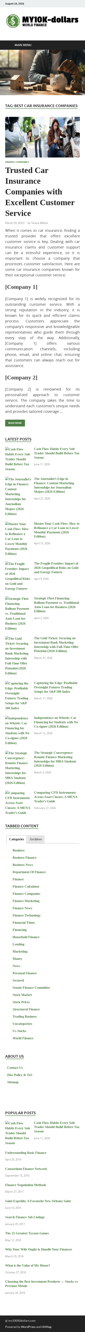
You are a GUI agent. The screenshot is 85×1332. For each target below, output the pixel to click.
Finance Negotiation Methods (25, 1185)
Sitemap (13, 1082)
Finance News (22, 908)
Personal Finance (25, 973)
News (16, 966)
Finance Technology (27, 915)
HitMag (46, 1326)
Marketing (20, 951)
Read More (13, 422)
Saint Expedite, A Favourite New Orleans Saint (38, 1201)
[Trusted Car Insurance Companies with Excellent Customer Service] (42, 137)
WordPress (28, 1326)
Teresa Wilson (39, 223)
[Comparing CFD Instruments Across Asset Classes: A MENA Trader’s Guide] (18, 793)
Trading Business (25, 1016)
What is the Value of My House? (27, 1265)
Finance (18, 879)
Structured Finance (26, 1009)
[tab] (16, 839)
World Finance (23, 1038)
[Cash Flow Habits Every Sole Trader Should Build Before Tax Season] (18, 449)
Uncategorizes (22, 1023)
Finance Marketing (26, 901)
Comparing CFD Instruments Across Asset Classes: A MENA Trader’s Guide (55, 797)
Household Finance (26, 937)
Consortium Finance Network (26, 1169)
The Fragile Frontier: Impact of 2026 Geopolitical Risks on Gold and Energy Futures (56, 568)
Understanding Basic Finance (25, 1152)
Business (19, 850)
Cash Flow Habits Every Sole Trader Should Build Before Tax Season (56, 453)
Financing (20, 930)
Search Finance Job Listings (25, 1217)
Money (17, 958)
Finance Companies (17, 162)
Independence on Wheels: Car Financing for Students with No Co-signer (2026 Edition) (56, 722)
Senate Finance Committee (31, 987)
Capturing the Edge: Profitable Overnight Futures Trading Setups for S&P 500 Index (56, 687)
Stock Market (22, 995)
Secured (18, 980)
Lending (18, 944)
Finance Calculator (26, 886)
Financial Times (24, 922)
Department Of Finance (29, 872)
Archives (36, 839)
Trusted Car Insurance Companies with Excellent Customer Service (39, 192)
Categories (16, 839)
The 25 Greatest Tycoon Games (27, 1233)
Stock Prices (21, 1002)
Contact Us (15, 1067)
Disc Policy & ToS (19, 1075)
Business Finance (25, 857)
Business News (23, 865)
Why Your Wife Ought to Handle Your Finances (38, 1249)
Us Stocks (19, 1031)
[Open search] (75, 45)
